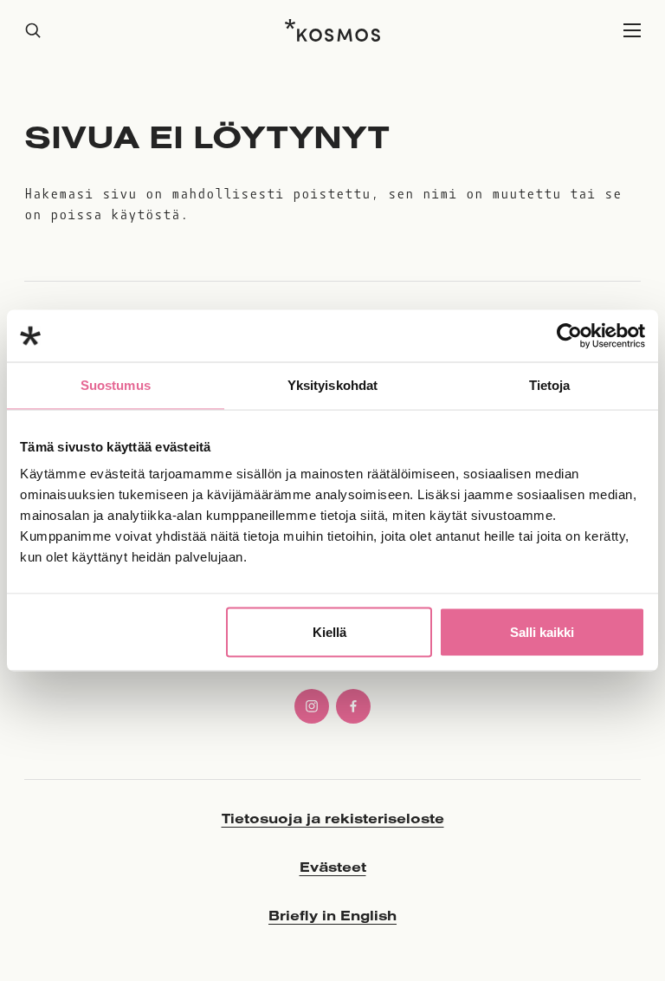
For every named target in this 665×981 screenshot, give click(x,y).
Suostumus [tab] (116, 385)
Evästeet (333, 866)
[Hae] (33, 30)
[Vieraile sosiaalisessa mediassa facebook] (353, 706)
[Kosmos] (332, 30)
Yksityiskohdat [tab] (332, 385)
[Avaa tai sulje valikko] (632, 30)
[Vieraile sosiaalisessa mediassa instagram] (311, 706)
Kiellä (329, 632)
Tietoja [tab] (550, 385)
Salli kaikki (542, 632)
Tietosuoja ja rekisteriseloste (333, 818)
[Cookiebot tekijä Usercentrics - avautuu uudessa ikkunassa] (569, 336)
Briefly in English (332, 915)
